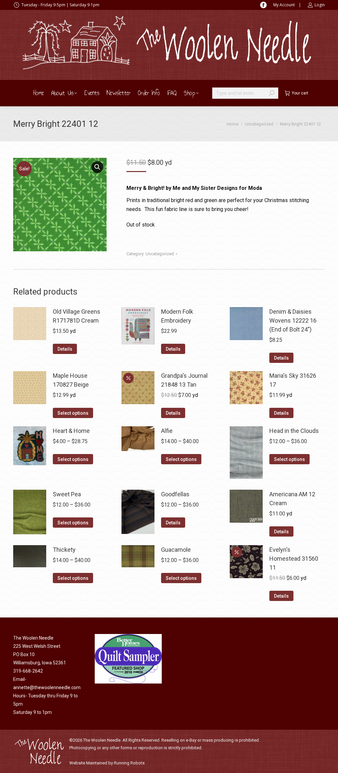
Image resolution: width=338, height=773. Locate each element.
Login (320, 5)
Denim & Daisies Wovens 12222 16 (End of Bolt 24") (293, 320)
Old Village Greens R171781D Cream (76, 316)
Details (64, 349)
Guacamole (176, 549)
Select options (72, 413)
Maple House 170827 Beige (71, 380)
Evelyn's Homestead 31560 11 (293, 558)
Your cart (300, 93)
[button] (97, 167)
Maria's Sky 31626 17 (292, 380)
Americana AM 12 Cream (292, 499)
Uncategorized (160, 253)
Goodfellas (175, 494)
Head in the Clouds (294, 430)
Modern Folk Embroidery (177, 316)
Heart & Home (71, 430)
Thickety (64, 549)
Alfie (167, 430)
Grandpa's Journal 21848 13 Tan (184, 380)
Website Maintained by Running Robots (107, 762)
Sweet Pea (67, 494)
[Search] (271, 93)
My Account (284, 5)
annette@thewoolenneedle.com (47, 687)
